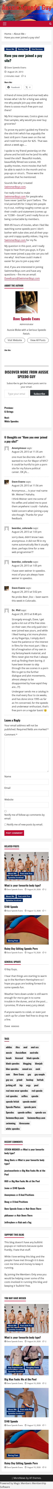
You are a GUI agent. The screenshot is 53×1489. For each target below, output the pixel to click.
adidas (9, 1047)
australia (34, 1052)
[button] (4, 24)
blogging (27, 1063)
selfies (24, 1096)
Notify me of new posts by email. (25, 824)
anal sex (35, 1047)
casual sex (27, 1069)
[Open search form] (50, 24)
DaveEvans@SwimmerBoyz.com (22, 278)
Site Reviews (37, 49)
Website (8, 799)
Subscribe (39, 393)
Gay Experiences (15, 1367)
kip (21, 1085)
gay (29, 1074)
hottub (40, 1080)
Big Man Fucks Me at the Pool (26, 1181)
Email (7, 788)
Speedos (10, 1112)
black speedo (33, 1058)
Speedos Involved (16, 877)
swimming (10, 1123)
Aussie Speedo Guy (26, 7)
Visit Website (15, 340)
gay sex (9, 1080)
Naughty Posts (32, 1367)
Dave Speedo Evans (16, 67)
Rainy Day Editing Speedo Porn (21, 948)
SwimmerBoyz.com (15, 186)
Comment (10, 734)
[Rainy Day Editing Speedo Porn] (26, 930)
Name (7, 776)
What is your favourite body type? (22, 885)
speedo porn (30, 1107)
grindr (20, 1080)
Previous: (8, 409)
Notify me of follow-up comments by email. (24, 816)
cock (38, 1069)
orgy (28, 1085)
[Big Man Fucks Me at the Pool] (26, 1360)
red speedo (37, 1090)
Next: (11, 419)
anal (25, 1047)
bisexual (19, 1058)
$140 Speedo (11, 907)
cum (8, 1074)
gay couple (40, 1074)
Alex (18, 1047)
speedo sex (40, 1112)
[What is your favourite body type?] (26, 866)
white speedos (13, 1128)
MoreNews (19, 1478)
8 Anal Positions (26, 1195)
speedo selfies (25, 1112)
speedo (34, 1096)
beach (8, 1058)
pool (36, 1085)
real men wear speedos (17, 1090)
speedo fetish (12, 1101)
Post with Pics (26, 873)
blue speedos (12, 1069)
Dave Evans (18, 481)
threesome (24, 1123)
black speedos (12, 1063)
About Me (10, 49)
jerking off (11, 1085)
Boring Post (23, 49)
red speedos (12, 1096)
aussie (9, 1052)
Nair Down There (33, 1208)
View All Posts (37, 340)
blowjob (38, 1063)
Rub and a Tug (24, 1222)
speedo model (29, 1101)
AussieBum (21, 1052)
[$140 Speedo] (26, 1402)
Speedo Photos (13, 1107)
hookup (29, 1080)
